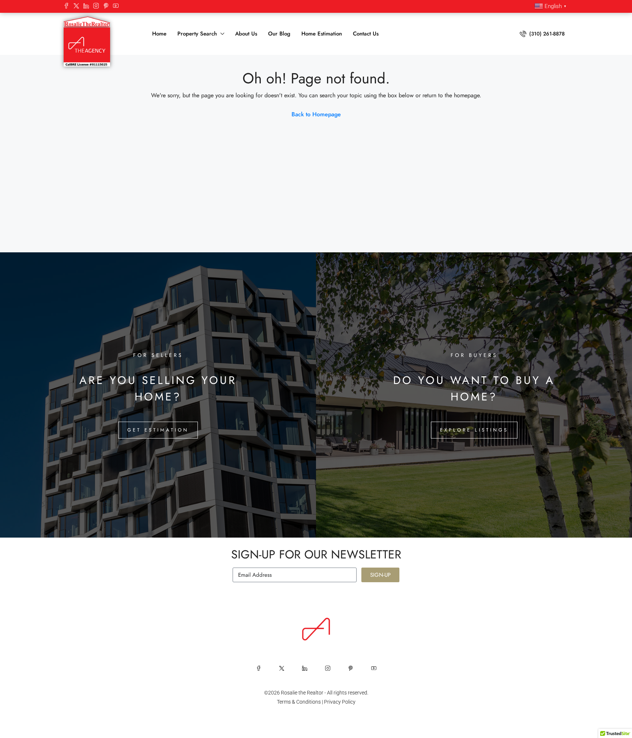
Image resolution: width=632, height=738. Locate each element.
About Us (246, 34)
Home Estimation (321, 34)
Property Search (197, 34)
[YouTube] (115, 6)
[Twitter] (76, 6)
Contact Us (366, 34)
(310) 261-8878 (546, 33)
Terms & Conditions (299, 702)
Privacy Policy (340, 702)
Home (159, 34)
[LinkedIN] (86, 6)
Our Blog (279, 34)
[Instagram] (96, 6)
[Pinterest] (106, 6)
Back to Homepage (316, 114)
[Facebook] (66, 6)
